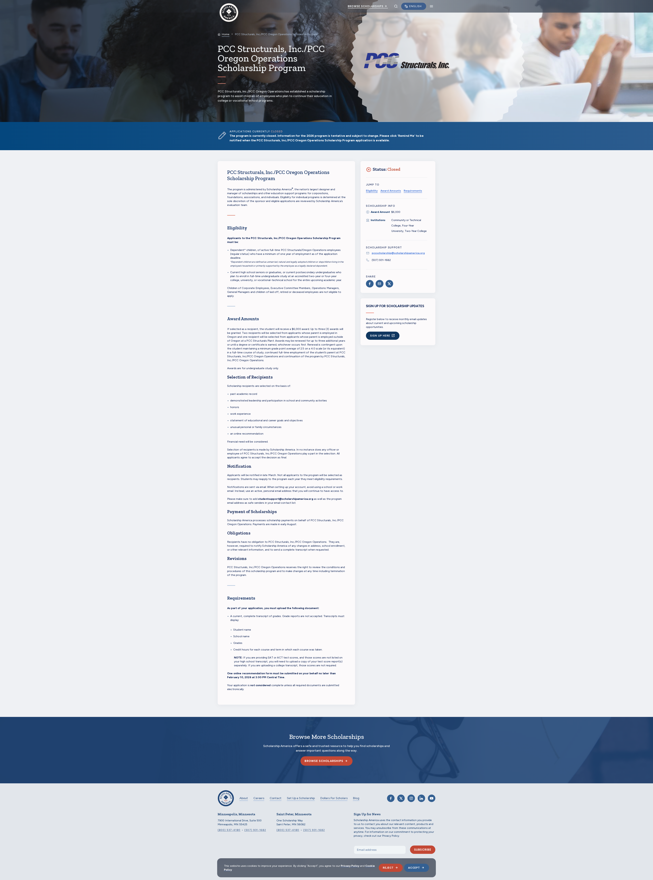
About (243, 798)
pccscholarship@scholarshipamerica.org (398, 253)
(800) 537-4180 (229, 830)
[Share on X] (389, 283)
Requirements (413, 190)
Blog (356, 798)
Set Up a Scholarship (301, 798)
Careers (258, 798)
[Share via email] (379, 283)
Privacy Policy (350, 865)
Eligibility (372, 190)
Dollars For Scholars (333, 798)
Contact (275, 798)
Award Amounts (390, 190)
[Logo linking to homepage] (229, 6)
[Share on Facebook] (370, 283)
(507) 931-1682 (381, 260)
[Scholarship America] (226, 800)
